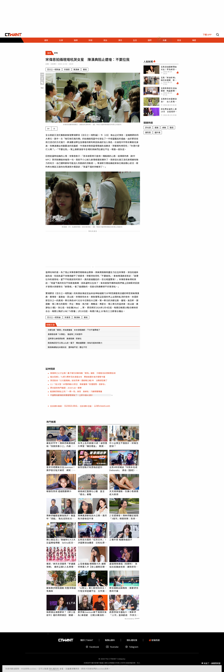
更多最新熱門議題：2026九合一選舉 (66, 387)
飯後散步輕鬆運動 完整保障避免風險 (61, 589)
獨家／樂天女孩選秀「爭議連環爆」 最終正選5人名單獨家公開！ (61, 565)
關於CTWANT (86, 640)
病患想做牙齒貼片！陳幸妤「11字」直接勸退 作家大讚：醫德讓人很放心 (122, 613)
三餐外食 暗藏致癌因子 (120, 539)
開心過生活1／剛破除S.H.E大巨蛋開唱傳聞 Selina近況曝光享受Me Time (61, 541)
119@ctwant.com (102, 405)
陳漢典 (76, 69)
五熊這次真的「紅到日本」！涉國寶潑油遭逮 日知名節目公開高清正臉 (92, 541)
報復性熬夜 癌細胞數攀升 (59, 491)
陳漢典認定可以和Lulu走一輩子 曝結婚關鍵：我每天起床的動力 (75, 342)
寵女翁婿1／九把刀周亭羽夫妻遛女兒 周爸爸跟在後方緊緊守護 (77, 376)
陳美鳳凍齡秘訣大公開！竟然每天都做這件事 (92, 517)
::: (33, 40)
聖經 (171, 127)
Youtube (114, 647)
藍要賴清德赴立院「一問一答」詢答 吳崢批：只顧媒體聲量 (76, 391)
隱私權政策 (54, 668)
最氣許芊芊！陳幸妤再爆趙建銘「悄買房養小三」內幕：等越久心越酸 (60, 444)
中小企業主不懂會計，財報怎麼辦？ (123, 444)
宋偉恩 (67, 69)
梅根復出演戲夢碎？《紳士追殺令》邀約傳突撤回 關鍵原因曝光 (60, 613)
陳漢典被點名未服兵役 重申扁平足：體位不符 (67, 347)
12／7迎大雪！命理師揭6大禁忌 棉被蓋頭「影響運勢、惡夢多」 (78, 384)
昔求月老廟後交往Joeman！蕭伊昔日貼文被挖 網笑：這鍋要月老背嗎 (60, 469)
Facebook (94, 647)
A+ (48, 128)
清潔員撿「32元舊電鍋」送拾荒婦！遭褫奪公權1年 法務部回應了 (78, 380)
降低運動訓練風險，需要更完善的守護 (123, 589)
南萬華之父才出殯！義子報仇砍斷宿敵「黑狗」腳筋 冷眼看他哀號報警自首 (83, 373)
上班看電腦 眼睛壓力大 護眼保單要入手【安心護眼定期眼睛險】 (92, 565)
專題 (194, 40)
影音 (179, 40)
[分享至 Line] (42, 75)
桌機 (164, 127)
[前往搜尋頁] (217, 34)
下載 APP (207, 34)
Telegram (133, 647)
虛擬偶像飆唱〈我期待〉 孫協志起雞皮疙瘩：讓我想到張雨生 (123, 565)
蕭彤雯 (148, 132)
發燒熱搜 (155, 640)
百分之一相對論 (53, 69)
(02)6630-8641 (71, 405)
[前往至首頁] (13, 34)
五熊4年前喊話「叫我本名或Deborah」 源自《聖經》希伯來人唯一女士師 (123, 469)
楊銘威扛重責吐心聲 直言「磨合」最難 (91, 493)
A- (54, 128)
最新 (46, 40)
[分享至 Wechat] (42, 83)
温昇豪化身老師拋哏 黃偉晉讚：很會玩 (64, 338)
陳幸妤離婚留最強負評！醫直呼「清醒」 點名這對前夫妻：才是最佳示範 (60, 517)
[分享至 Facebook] (42, 79)
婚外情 (157, 132)
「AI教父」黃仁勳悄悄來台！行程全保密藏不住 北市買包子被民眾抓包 (92, 589)
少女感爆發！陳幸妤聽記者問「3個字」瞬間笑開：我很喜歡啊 (123, 517)
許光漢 (148, 127)
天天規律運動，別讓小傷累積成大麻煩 (123, 493)
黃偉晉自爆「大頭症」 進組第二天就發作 (65, 334)
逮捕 (156, 127)
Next (42, 88)
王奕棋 (53, 64)
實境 (85, 69)
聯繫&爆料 (110, 640)
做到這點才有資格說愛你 (90, 467)
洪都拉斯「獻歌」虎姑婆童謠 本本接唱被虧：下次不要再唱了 (74, 329)
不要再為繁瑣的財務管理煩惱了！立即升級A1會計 (71, 395)
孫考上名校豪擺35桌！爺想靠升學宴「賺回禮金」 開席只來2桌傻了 (92, 444)
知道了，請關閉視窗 (212, 663)
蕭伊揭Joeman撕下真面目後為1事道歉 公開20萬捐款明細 (92, 613)
